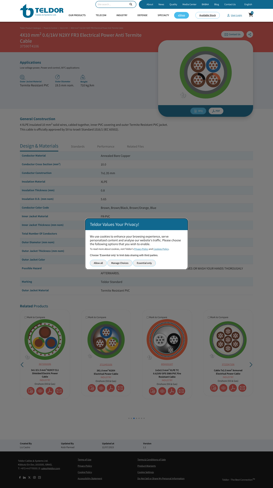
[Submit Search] (130, 4)
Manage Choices (119, 263)
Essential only (144, 263)
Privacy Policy (141, 249)
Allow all (98, 263)
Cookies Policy (161, 249)
